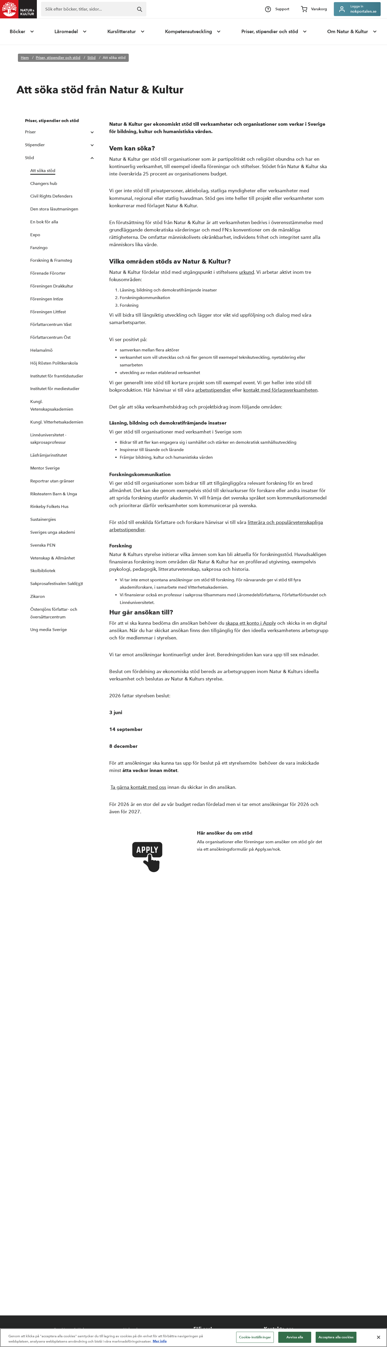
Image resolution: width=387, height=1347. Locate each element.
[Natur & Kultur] (18, 9)
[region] (193, 1337)
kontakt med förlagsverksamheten (280, 390)
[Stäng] (378, 1337)
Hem (25, 58)
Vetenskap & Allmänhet (52, 558)
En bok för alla (44, 221)
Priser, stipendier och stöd (269, 31)
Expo (35, 234)
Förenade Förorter (48, 273)
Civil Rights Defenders (51, 196)
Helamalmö (41, 350)
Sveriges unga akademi (52, 532)
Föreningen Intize (46, 298)
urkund (246, 272)
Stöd (91, 58)
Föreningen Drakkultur (51, 286)
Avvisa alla (294, 1337)
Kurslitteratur (121, 31)
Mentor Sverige (45, 468)
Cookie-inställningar (255, 1337)
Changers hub (43, 183)
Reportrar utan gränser (52, 480)
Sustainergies (43, 519)
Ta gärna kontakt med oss (138, 787)
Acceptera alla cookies (336, 1337)
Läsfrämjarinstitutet (48, 455)
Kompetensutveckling (188, 31)
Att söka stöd (114, 58)
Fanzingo (39, 247)
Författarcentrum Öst (50, 337)
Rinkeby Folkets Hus (49, 506)
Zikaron (37, 596)
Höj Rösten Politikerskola (54, 363)
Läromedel (66, 31)
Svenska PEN (42, 545)
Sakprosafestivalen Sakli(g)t (56, 583)
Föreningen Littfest (48, 311)
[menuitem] (22, 31)
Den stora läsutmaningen (54, 208)
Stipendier (35, 144)
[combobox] (93, 9)
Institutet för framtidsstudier (56, 376)
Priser (30, 131)
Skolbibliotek (42, 570)
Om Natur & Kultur (347, 31)
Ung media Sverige (48, 629)
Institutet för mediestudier (55, 388)
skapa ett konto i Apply (251, 623)
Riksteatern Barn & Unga (53, 493)
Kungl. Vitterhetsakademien (56, 422)
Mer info (160, 1341)
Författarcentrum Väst (51, 324)
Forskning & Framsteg (51, 260)
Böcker (17, 31)
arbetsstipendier (213, 390)
